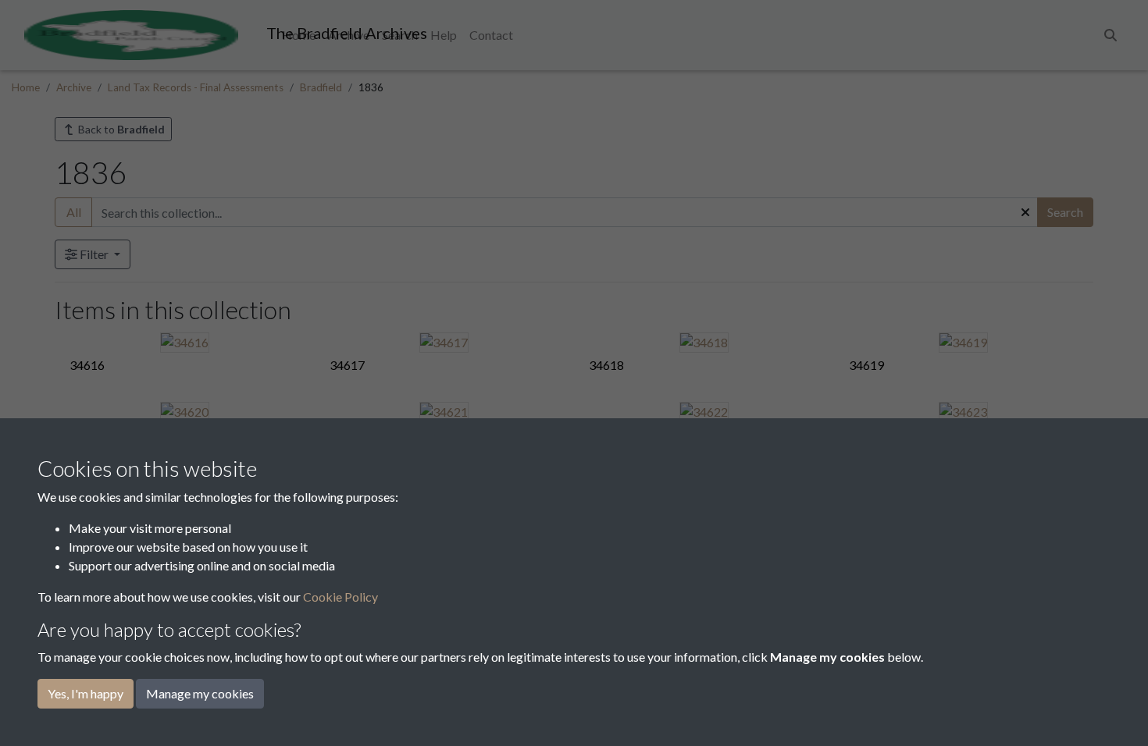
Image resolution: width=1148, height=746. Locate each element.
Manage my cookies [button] (200, 693)
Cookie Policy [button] (340, 596)
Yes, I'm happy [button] (85, 693)
